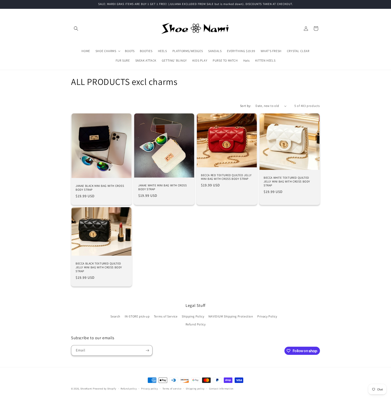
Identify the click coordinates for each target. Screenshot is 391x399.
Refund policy (129, 388)
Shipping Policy (193, 316)
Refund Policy (196, 324)
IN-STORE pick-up (137, 316)
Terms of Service (166, 316)
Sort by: (245, 106)
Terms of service (171, 388)
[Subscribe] (147, 350)
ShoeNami (86, 388)
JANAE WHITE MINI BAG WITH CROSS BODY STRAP (162, 187)
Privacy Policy (267, 316)
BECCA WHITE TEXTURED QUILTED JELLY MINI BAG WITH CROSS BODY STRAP (287, 181)
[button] (76, 29)
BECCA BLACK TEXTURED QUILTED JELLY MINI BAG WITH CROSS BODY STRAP (99, 267)
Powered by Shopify (104, 388)
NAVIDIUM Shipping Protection (230, 316)
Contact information (221, 388)
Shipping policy (195, 388)
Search (115, 316)
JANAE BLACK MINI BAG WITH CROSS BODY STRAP (100, 188)
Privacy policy (149, 388)
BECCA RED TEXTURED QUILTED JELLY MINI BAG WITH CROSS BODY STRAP (226, 177)
